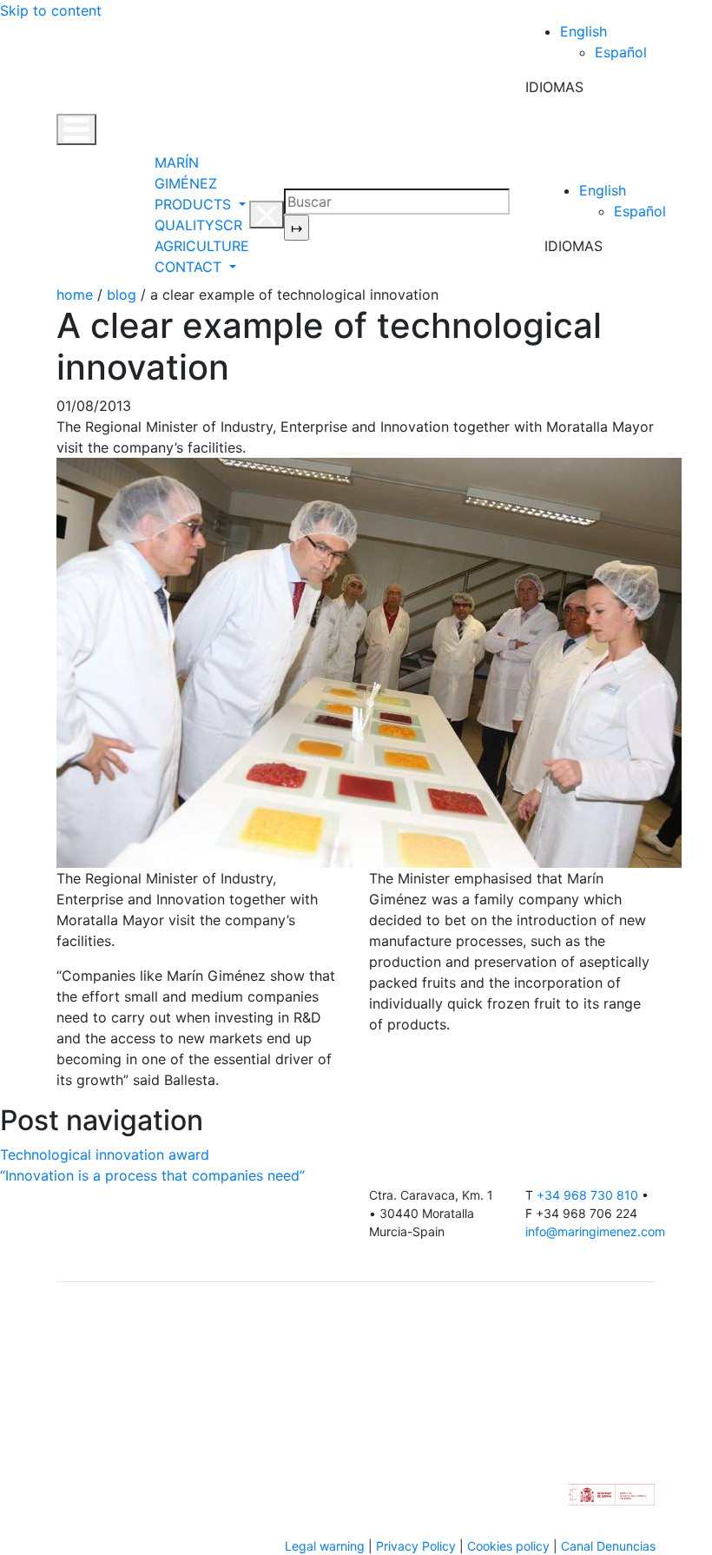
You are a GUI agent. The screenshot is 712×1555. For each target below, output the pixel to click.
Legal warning (325, 1545)
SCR (228, 225)
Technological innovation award (104, 1154)
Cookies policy (508, 1545)
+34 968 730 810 (587, 1195)
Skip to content (51, 10)
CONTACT (190, 266)
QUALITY (184, 225)
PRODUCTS (195, 204)
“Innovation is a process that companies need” (152, 1175)
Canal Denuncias (608, 1545)
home (74, 294)
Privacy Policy (416, 1545)
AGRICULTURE (202, 246)
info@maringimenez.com (595, 1231)
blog (121, 294)
